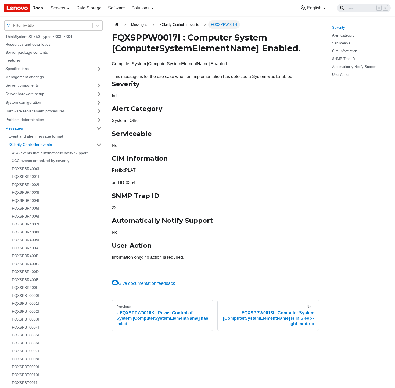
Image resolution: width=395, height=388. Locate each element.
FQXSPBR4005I (25, 208)
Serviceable (341, 43)
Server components (22, 85)
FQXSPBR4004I (25, 200)
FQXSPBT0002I (25, 311)
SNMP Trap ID (343, 59)
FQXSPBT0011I (25, 383)
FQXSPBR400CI (26, 264)
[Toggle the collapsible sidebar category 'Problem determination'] (99, 120)
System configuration (23, 102)
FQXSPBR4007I (25, 224)
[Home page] (117, 24)
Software (116, 8)
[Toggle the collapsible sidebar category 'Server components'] (99, 85)
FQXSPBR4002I (25, 184)
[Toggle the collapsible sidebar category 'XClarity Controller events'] (99, 145)
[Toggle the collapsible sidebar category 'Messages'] (99, 128)
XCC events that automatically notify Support (50, 153)
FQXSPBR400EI (26, 280)
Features (13, 60)
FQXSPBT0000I (25, 295)
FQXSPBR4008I (25, 232)
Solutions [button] (140, 8)
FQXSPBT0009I (25, 367)
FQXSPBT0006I (25, 343)
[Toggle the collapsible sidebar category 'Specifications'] (99, 68)
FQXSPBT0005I (25, 335)
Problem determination (24, 119)
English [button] (314, 8)
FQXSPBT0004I (25, 327)
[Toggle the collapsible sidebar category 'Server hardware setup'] (99, 94)
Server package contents (26, 52)
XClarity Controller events (30, 144)
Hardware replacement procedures (35, 111)
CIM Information (344, 51)
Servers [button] (58, 8)
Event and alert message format (36, 136)
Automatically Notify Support (354, 67)
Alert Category (343, 35)
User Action (341, 75)
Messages (14, 128)
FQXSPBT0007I (25, 351)
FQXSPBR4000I (25, 169)
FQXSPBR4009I (25, 240)
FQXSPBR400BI (26, 256)
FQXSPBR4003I (25, 193)
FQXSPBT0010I (25, 375)
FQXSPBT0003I (25, 319)
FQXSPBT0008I (25, 359)
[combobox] (13, 25)
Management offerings (24, 77)
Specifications (17, 68)
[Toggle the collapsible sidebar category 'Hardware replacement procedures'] (99, 111)
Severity (338, 28)
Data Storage (89, 8)
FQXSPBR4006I (25, 216)
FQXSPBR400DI (26, 272)
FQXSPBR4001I (25, 177)
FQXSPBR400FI (26, 288)
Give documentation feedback (146, 283)
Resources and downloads (28, 44)
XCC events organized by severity (40, 161)
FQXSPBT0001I (25, 303)
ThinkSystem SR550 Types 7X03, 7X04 (38, 36)
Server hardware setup (24, 94)
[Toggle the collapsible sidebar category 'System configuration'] (99, 102)
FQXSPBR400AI (26, 248)
